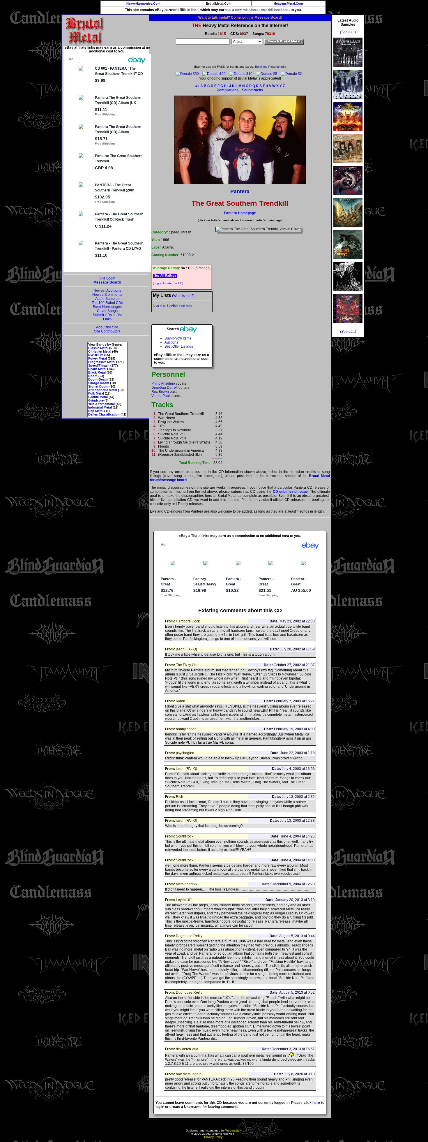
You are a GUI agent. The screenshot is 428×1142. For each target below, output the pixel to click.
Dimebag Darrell (164, 388)
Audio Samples (107, 299)
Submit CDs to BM (107, 315)
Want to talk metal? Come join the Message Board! (240, 17)
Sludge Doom (98, 383)
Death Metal (97, 369)
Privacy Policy (213, 1137)
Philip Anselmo (163, 383)
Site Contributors (107, 331)
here (316, 1103)
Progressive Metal (101, 362)
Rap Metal (95, 411)
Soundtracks (252, 90)
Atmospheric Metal (102, 390)
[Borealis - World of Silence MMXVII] (347, 100)
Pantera (240, 191)
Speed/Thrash (98, 365)
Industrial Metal (100, 407)
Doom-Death (98, 379)
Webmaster (232, 1130)
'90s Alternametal (101, 404)
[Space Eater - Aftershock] (347, 229)
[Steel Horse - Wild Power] (347, 197)
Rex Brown (160, 392)
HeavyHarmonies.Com (143, 3)
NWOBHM (95, 355)
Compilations (227, 90)
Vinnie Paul (160, 396)
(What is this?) (183, 296)
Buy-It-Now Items (178, 338)
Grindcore (96, 400)
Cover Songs (107, 311)
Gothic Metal (98, 397)
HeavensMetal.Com (288, 3)
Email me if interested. (270, 66)
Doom (93, 376)
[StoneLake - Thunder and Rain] (347, 68)
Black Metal (97, 372)
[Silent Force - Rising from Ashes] (347, 133)
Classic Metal (98, 348)
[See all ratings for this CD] (165, 276)
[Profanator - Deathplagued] (347, 293)
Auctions (171, 342)
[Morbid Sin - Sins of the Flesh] (347, 325)
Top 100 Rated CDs (107, 303)
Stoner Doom (98, 386)
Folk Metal (96, 393)
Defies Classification (104, 414)
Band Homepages (107, 307)
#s (197, 86)
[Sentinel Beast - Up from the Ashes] (347, 261)
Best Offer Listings (179, 346)
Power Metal (97, 358)
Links (107, 319)
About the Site (107, 327)
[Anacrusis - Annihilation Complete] (347, 165)
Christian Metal (99, 351)
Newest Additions (107, 290)
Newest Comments (107, 295)
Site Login (107, 278)
